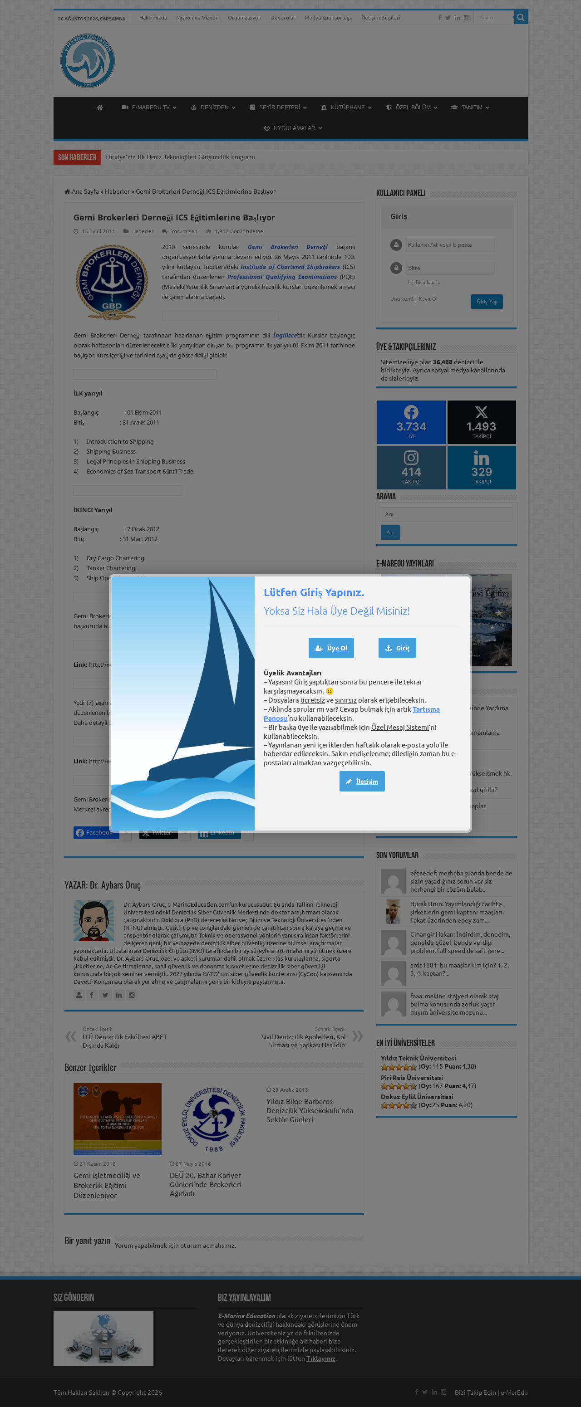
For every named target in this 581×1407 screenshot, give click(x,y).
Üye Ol (337, 648)
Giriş (402, 648)
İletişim (367, 781)
